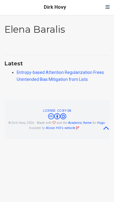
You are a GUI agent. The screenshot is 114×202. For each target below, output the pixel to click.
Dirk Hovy (55, 7)
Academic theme (80, 123)
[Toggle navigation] (107, 7)
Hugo (101, 123)
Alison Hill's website (60, 128)
